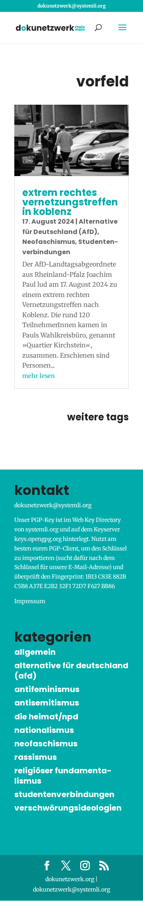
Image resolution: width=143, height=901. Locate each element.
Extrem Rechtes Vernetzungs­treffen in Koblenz (70, 202)
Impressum (29, 601)
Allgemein (35, 652)
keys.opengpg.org (38, 539)
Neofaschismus (48, 241)
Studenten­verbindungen (64, 794)
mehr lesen (38, 376)
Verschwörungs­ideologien (68, 807)
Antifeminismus (46, 689)
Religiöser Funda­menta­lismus (63, 775)
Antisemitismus (46, 702)
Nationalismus (44, 730)
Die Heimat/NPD (46, 716)
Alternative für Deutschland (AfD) (71, 670)
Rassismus (35, 757)
